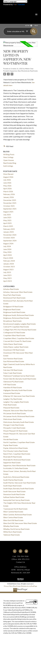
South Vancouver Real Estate (14, 491)
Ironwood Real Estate (11, 393)
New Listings (8, 157)
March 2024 (8, 258)
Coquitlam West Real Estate (14, 335)
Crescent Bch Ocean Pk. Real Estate (17, 341)
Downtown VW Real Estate (13, 350)
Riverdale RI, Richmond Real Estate (16, 460)
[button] (15, 551)
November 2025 (9, 203)
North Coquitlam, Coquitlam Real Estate (19, 442)
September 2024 (9, 240)
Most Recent (8, 174)
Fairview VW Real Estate (13, 370)
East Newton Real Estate (13, 358)
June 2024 (7, 249)
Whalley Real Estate (11, 526)
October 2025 (9, 206)
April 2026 (7, 188)
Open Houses (8, 160)
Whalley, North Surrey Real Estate (16, 529)
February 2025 (9, 229)
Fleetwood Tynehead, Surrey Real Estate (19, 376)
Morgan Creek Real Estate (13, 425)
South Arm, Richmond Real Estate (16, 477)
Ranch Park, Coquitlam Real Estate (16, 454)
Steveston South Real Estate (14, 494)
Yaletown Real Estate (11, 535)
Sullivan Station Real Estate (13, 497)
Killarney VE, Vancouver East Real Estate (19, 396)
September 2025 (9, 209)
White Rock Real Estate (12, 532)
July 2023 (7, 272)
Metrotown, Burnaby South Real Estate (18, 422)
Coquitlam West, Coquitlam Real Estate (18, 338)
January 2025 (8, 232)
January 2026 (8, 197)
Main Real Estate (10, 405)
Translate (21, 4)
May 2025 (7, 220)
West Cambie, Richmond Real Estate (17, 514)
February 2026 (9, 194)
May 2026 (7, 186)
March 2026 (8, 191)
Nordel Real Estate (10, 439)
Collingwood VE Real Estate (14, 332)
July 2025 (7, 214)
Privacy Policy (8, 586)
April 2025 (7, 223)
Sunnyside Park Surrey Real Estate (16, 500)
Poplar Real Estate (10, 445)
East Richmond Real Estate (13, 361)
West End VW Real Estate (13, 520)
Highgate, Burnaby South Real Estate (17, 390)
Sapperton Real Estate (11, 462)
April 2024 (7, 255)
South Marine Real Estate (13, 480)
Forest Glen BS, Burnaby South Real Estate (19, 379)
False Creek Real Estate (12, 373)
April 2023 (7, 281)
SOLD (36, 25)
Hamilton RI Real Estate (12, 387)
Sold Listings (8, 166)
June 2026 (7, 183)
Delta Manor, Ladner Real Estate (15, 347)
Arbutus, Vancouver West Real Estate (17, 292)
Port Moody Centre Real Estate (15, 451)
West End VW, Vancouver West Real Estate (20, 523)
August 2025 (8, 212)
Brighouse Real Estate (11, 309)
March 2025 (8, 226)
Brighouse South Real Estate (14, 312)
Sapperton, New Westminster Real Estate (24, 71)
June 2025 (7, 217)
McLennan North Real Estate (14, 413)
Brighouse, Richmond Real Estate (16, 318)
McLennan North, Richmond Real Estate (18, 416)
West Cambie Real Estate (13, 512)
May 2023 (7, 278)
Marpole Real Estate (11, 408)
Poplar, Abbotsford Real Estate (15, 448)
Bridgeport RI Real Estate (13, 306)
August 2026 (8, 177)
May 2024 (7, 252)
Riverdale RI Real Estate (12, 457)
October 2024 (9, 238)
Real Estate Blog (9, 163)
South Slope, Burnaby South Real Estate (18, 488)
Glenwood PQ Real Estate (13, 381)
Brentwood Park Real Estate (14, 298)
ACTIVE (27, 25)
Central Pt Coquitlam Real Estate (16, 327)
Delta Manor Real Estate (12, 344)
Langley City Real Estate (12, 399)
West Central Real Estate (13, 517)
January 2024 (8, 264)
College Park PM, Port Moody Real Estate (19, 330)
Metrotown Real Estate (12, 419)
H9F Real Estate (9, 384)
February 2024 (9, 261)
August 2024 (8, 243)
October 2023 (9, 266)
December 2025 (9, 200)
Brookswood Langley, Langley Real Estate (19, 324)
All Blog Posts (8, 154)
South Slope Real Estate (12, 486)
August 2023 (8, 269)
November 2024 (9, 235)
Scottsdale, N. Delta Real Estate (15, 468)
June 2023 (7, 275)
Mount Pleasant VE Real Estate (15, 431)
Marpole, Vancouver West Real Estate (18, 410)
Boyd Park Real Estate (12, 295)
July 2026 (7, 180)
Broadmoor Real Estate (12, 321)
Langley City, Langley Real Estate (16, 402)
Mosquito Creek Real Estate (14, 428)
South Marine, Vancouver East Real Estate (19, 483)
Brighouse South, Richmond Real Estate (18, 315)
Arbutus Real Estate (11, 289)
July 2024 (7, 246)
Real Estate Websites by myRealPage (25, 586)
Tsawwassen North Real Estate (15, 509)
